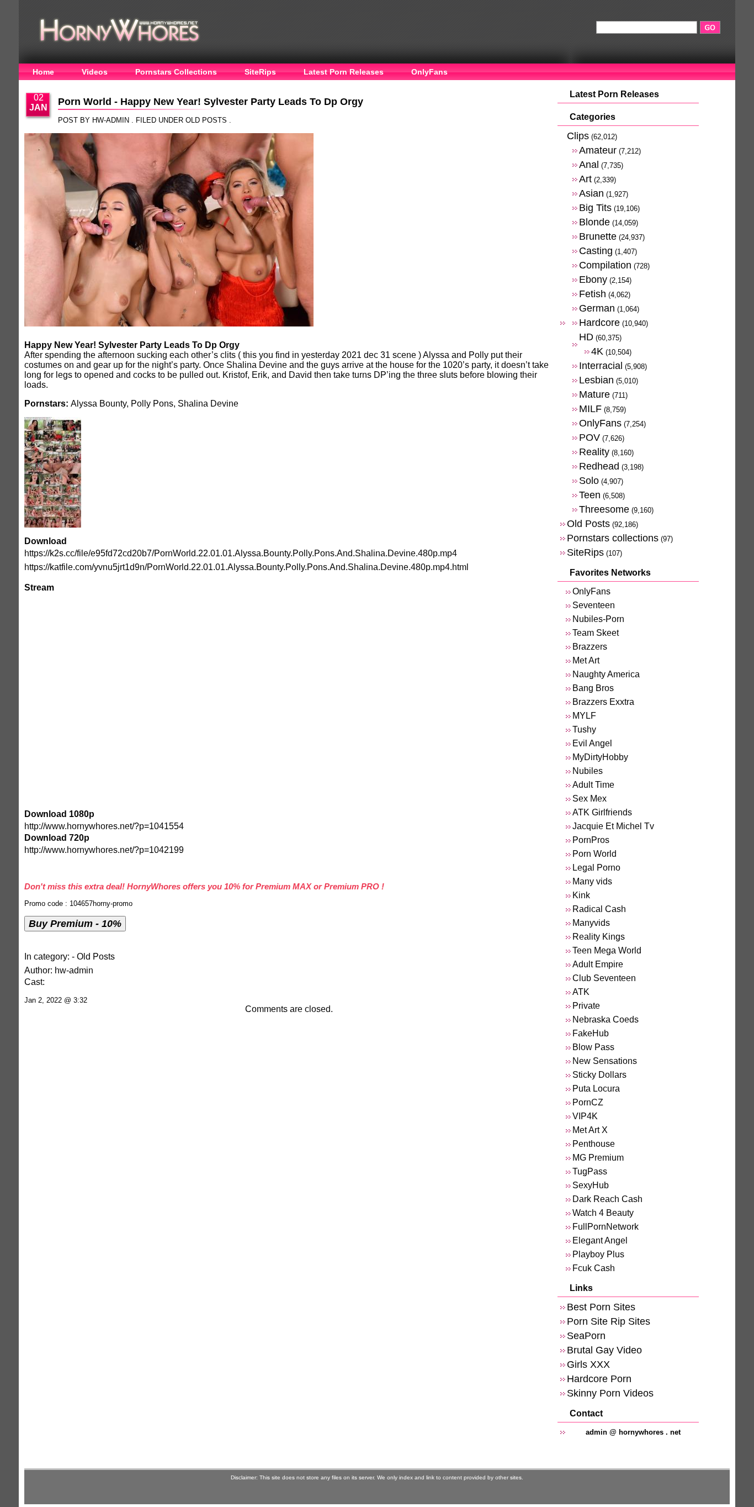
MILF (590, 408)
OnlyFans (429, 71)
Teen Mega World (606, 950)
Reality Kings (598, 936)
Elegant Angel (600, 1240)
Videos (95, 71)
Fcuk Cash (593, 1268)
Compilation (605, 265)
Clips (578, 135)
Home (43, 71)
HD (586, 336)
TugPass (589, 1171)
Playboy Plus (598, 1254)
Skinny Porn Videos (610, 1393)
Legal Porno (596, 867)
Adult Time (593, 784)
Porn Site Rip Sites (608, 1321)
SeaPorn (586, 1335)
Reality (594, 451)
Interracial (601, 365)
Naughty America (606, 674)
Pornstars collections (613, 538)
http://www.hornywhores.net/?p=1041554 (104, 826)
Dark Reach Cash (607, 1199)
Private (586, 1005)
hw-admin (74, 970)
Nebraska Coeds (605, 1019)
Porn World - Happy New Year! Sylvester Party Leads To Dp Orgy (210, 101)
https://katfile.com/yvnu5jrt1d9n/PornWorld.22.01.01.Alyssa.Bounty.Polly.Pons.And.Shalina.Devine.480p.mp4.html (246, 567)
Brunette (598, 236)
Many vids (592, 881)
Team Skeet (595, 632)
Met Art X (590, 1130)
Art (585, 179)
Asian (591, 193)
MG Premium (598, 1157)
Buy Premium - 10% (75, 923)
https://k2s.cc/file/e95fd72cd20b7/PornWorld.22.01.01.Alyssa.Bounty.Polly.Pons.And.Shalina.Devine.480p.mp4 (240, 553)
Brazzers (589, 646)
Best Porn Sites (601, 1307)
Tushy (584, 729)
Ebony (593, 279)
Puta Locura (596, 1088)
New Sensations (604, 1061)
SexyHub (590, 1185)
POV (589, 437)
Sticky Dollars (599, 1074)
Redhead (599, 466)
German (597, 308)
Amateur (598, 150)
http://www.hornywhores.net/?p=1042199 (104, 850)
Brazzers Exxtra (603, 702)
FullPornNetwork (605, 1226)
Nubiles (587, 771)
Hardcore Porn (599, 1378)
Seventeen (593, 605)
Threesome (604, 509)
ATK (581, 992)
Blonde (594, 222)
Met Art (585, 660)
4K (597, 351)
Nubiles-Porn (598, 619)
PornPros (590, 840)
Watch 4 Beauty (603, 1213)
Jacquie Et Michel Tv (613, 826)
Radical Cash (599, 909)
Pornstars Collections (176, 71)
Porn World (594, 853)
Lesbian (596, 380)
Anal (589, 164)
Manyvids (591, 923)
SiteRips (260, 71)
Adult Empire (597, 964)
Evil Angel (592, 743)
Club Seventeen (604, 978)
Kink (581, 895)
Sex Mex (589, 798)
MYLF (584, 715)
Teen (590, 494)
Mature (594, 394)
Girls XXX (588, 1364)
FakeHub (590, 1033)
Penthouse (593, 1143)
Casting (596, 250)
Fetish (592, 293)
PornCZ (587, 1102)
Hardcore (599, 322)
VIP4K (585, 1116)
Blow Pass (593, 1047)
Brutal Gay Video (604, 1350)
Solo (589, 480)
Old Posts (206, 120)
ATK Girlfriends (602, 812)
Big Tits (595, 207)
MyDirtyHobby (600, 757)
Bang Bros (593, 688)
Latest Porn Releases (344, 71)
